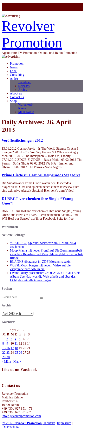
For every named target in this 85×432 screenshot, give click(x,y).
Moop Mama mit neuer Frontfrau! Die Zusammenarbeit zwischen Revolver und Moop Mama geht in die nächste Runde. (46, 254)
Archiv (22, 89)
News (14, 67)
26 (20, 352)
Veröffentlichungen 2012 (22, 140)
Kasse (22, 108)
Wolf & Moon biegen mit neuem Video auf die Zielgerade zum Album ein (40, 267)
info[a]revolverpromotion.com (21, 416)
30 (8, 357)
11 (16, 343)
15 (4, 348)
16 (8, 348)
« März (6, 361)
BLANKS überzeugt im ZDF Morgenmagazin (40, 261)
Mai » (17, 361)
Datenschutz (10, 426)
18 (16, 348)
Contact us (17, 97)
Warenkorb (25, 104)
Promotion (17, 63)
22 (4, 352)
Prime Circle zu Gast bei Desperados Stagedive (41, 175)
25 (16, 352)
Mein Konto (26, 112)
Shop (13, 101)
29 (4, 357)
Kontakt (49, 423)
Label (13, 71)
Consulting (17, 74)
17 (12, 348)
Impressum (64, 423)
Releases (24, 86)
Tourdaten (24, 82)
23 (8, 352)
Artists (14, 78)
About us (16, 93)
